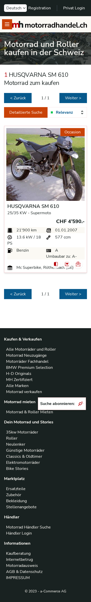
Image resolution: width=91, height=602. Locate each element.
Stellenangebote (21, 507)
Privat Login (74, 8)
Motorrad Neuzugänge (26, 355)
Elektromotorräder (23, 462)
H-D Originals (18, 373)
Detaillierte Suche (25, 112)
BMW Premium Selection (29, 367)
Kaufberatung (18, 553)
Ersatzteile (16, 489)
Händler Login (19, 533)
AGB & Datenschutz (24, 571)
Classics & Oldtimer (24, 456)
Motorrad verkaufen (24, 392)
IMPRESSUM (18, 578)
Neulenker (15, 444)
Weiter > (73, 98)
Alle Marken (17, 386)
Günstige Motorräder (25, 450)
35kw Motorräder (22, 432)
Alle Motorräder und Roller (31, 349)
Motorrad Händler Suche (28, 527)
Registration (39, 8)
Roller (11, 438)
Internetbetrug (19, 559)
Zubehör (13, 495)
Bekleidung (16, 501)
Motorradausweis (22, 565)
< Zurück (18, 98)
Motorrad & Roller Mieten (29, 412)
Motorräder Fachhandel (27, 361)
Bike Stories (17, 468)
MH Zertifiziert (19, 379)
